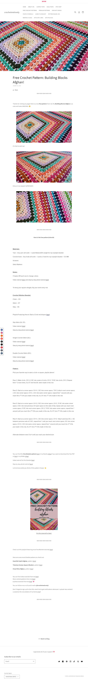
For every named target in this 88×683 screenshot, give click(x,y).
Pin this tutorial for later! (44, 533)
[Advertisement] (44, 619)
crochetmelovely (71, 676)
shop (49, 454)
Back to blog (45, 639)
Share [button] (16, 90)
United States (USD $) (11, 676)
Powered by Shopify (79, 676)
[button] (75, 12)
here (23, 280)
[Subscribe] (33, 661)
